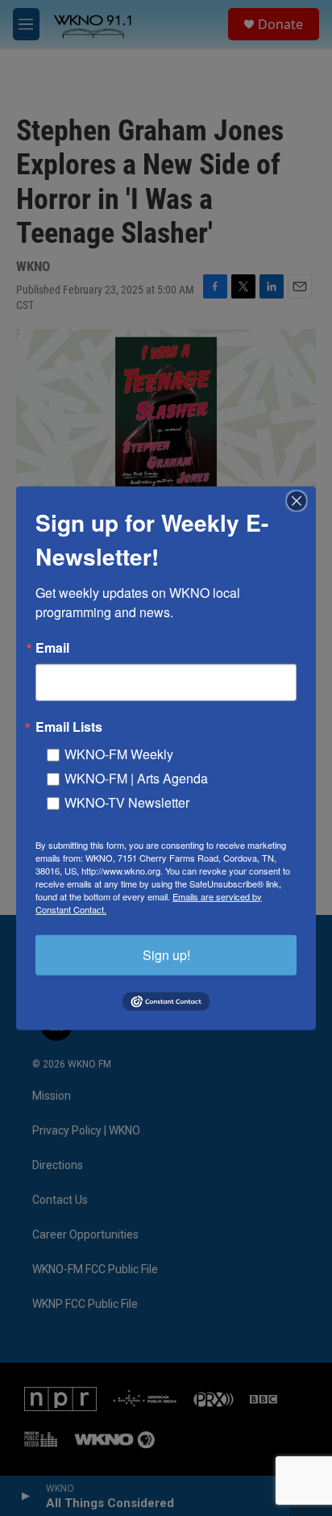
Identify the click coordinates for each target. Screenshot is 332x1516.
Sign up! (166, 954)
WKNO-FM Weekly (118, 753)
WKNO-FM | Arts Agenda (136, 777)
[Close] (301, 500)
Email (52, 647)
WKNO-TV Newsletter (126, 801)
